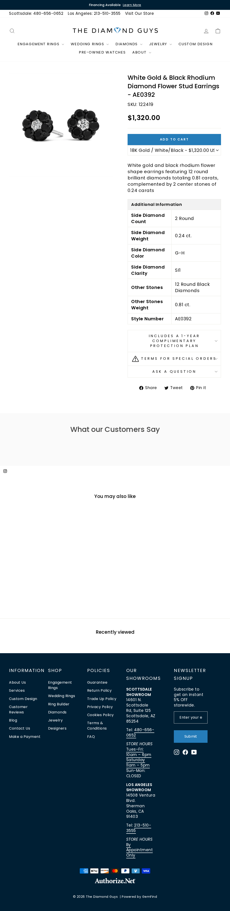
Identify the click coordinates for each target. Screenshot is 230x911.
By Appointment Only (139, 850)
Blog (13, 720)
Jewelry (158, 44)
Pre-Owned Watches (102, 52)
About (140, 52)
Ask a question (174, 371)
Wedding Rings (88, 44)
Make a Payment (24, 736)
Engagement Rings (39, 44)
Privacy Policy (100, 706)
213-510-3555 (138, 828)
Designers (57, 728)
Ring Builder (59, 704)
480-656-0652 (140, 732)
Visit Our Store (139, 13)
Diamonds (127, 44)
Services (17, 690)
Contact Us (19, 728)
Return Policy (99, 690)
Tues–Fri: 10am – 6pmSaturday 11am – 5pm (138, 757)
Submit (190, 736)
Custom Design (196, 44)
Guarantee (97, 682)
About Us (17, 682)
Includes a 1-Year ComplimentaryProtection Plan (174, 341)
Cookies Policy (100, 714)
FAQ (91, 736)
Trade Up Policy (102, 698)
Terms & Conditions (97, 725)
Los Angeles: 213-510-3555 (94, 13)
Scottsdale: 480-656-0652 (36, 13)
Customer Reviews (18, 709)
